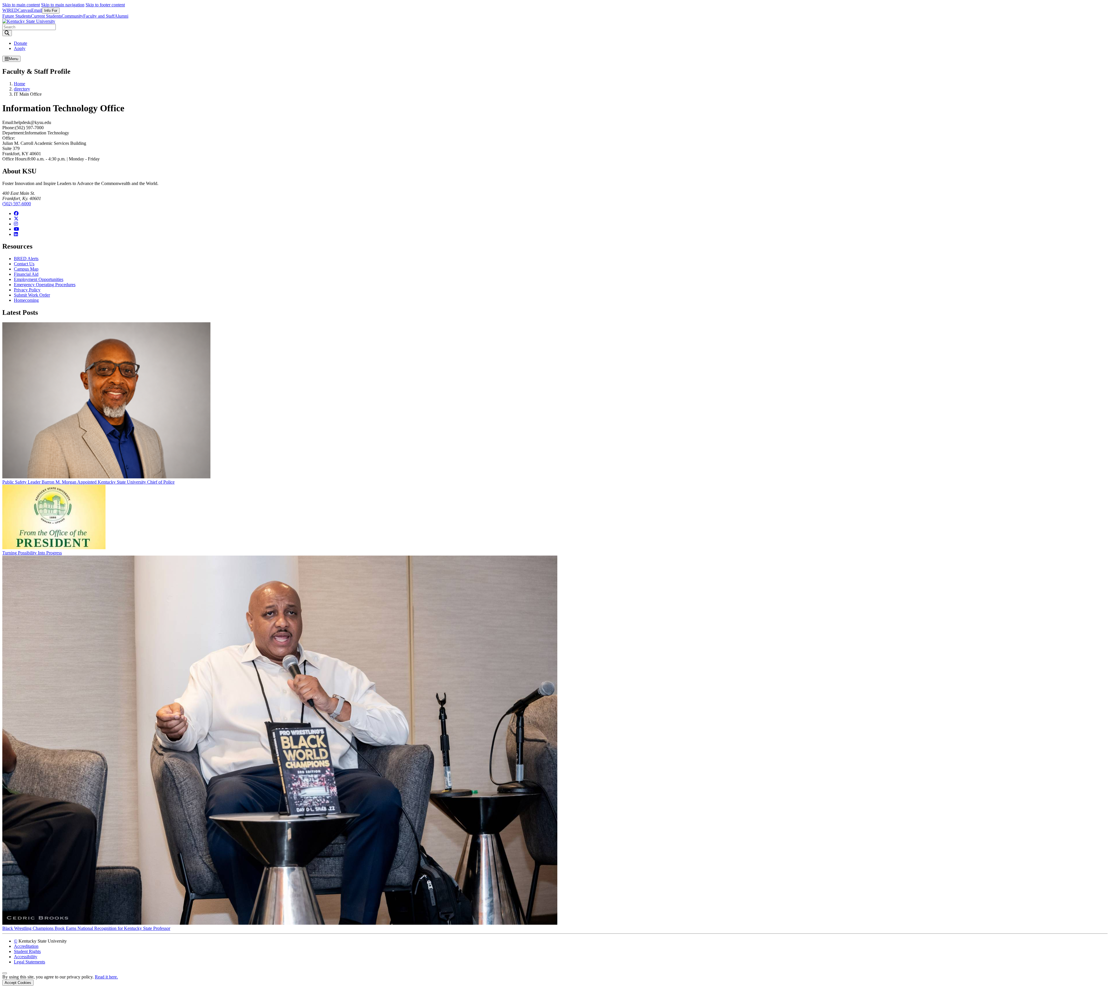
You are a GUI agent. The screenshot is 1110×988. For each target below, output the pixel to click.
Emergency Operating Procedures (44, 284)
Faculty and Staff (98, 16)
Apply (19, 48)
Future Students (16, 16)
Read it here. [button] (106, 976)
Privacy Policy (27, 289)
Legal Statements (29, 961)
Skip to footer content (105, 4)
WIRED (10, 10)
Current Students (46, 16)
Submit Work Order (32, 295)
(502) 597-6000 (16, 203)
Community (72, 16)
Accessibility (25, 956)
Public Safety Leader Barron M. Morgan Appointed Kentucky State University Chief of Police (88, 482)
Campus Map (26, 269)
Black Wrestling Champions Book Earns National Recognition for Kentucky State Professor (86, 928)
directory (22, 88)
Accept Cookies (18, 982)
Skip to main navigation (62, 4)
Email (36, 10)
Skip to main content (21, 4)
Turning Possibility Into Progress (32, 552)
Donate (20, 43)
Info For (50, 10)
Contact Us (24, 263)
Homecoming (26, 300)
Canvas (24, 10)
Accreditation (26, 946)
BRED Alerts (26, 258)
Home (19, 83)
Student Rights (27, 951)
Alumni (121, 16)
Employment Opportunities (38, 279)
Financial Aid (26, 274)
